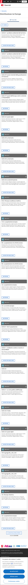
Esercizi (8, 5)
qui (12, 563)
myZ (5, 1)
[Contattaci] (11, 1)
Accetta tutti (14, 571)
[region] (14, 571)
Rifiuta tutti (14, 576)
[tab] (13, 20)
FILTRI (5, 25)
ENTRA (24, 1)
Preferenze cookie (13, 581)
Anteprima (5, 66)
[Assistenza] (8, 1)
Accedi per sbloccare (8, 45)
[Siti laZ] (17, 1)
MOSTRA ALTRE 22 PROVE (15, 533)
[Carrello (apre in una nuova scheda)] (20, 1)
